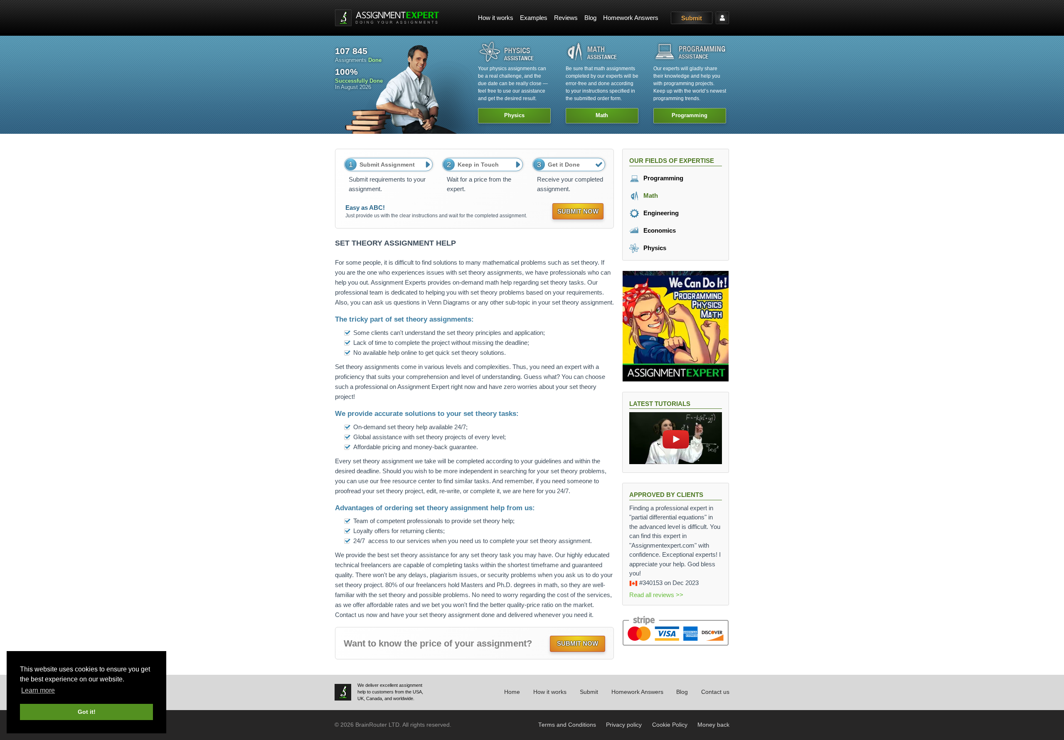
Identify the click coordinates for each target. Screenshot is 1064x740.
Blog (590, 17)
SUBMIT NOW (577, 211)
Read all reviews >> (656, 594)
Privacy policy (624, 725)
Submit (691, 18)
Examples (533, 17)
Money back (713, 725)
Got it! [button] (87, 711)
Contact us (715, 692)
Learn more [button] (38, 690)
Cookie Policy (669, 725)
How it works (495, 17)
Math (650, 195)
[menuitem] (495, 18)
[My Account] (722, 18)
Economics (659, 230)
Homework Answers (630, 17)
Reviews (566, 17)
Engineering (660, 212)
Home (512, 692)
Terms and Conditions (567, 725)
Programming (662, 178)
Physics (654, 247)
